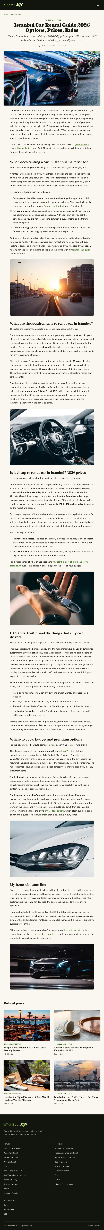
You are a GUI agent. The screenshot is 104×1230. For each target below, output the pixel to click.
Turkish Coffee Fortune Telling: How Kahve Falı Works (73, 1049)
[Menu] (98, 5)
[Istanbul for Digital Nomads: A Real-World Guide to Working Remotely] (27, 1075)
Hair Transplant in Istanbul (15, 1175)
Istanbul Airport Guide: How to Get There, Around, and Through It (76, 1098)
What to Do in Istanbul (64, 1184)
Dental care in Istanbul (13, 1148)
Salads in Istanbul (62, 1166)
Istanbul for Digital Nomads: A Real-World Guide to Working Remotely (26, 1098)
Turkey (57, 1180)
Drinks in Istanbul (11, 1162)
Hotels (6, 1188)
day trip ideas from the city (46, 934)
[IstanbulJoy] (13, 5)
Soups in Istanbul (62, 1170)
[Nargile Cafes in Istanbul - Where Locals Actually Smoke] (27, 1025)
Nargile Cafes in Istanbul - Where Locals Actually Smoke (25, 1049)
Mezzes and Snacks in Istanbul (67, 1153)
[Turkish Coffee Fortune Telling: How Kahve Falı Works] (77, 1025)
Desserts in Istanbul (12, 1153)
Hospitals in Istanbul (12, 1184)
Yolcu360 (63, 751)
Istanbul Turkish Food (64, 1148)
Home (6, 14)
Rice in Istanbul (61, 1162)
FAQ (5, 1166)
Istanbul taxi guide (81, 249)
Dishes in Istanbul (11, 1157)
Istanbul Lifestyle (16, 14)
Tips (56, 1175)
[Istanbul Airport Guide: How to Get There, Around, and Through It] (77, 1075)
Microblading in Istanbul (65, 1157)
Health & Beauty (10, 1180)
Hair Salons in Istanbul (13, 1170)
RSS (5, 1214)
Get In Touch (9, 1209)
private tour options (54, 810)
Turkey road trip (51, 206)
